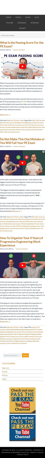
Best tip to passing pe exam (26, 219)
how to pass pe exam (19, 125)
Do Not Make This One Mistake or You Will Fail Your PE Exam (22, 141)
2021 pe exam (40, 120)
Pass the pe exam (36, 125)
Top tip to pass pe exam (17, 228)
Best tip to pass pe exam (11, 219)
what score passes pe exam (12, 132)
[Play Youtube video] (22, 66)
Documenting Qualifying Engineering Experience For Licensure (24, 329)
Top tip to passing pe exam (32, 228)
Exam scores (3, 125)
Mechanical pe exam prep (11, 224)
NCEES (2, 339)
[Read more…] (5, 115)
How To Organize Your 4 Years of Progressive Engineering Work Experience (21, 241)
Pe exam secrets (39, 224)
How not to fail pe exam (26, 221)
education (3, 332)
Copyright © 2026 (8, 450)
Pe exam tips (23, 127)
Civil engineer (17, 122)
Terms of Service (37, 452)
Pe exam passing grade (12, 127)
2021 (33, 120)
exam (41, 122)
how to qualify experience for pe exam (31, 336)
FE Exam (4, 372)
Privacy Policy (23, 454)
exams (19, 332)
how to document (27, 332)
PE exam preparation (27, 224)
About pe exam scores (6, 122)
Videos (22, 120)
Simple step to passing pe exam (31, 226)
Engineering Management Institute (15, 452)
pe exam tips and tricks (14, 226)
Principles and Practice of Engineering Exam (12, 341)
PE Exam (16, 120)
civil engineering (26, 122)
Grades (10, 125)
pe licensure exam (35, 339)
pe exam (2, 127)
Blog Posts (10, 120)
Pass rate (28, 125)
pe (42, 125)
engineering (9, 332)
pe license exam (16, 339)
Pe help (30, 127)
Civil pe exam (36, 122)
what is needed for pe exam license (17, 343)
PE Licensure (25, 339)
